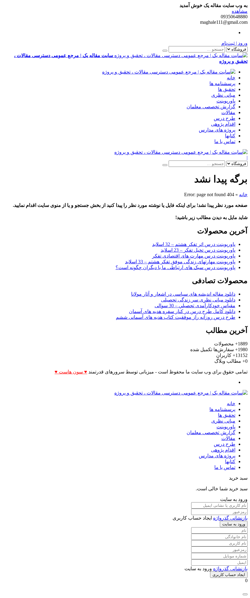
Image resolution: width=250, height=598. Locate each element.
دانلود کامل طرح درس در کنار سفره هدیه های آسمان (182, 311)
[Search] (164, 51)
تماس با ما (224, 141)
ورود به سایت (233, 524)
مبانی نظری (223, 95)
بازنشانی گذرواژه (230, 518)
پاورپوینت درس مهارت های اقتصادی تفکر (193, 255)
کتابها (230, 135)
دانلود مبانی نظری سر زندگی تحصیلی (198, 299)
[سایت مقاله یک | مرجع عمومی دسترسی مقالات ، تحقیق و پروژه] (168, 71)
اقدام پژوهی (223, 124)
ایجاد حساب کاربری (228, 574)
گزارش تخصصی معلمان (211, 106)
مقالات (228, 112)
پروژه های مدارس (217, 129)
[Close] (245, 594)
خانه (231, 77)
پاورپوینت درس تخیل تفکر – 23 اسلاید (198, 250)
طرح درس (224, 118)
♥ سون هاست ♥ (71, 371)
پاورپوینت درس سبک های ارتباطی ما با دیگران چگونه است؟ (175, 267)
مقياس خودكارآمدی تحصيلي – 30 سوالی (195, 305)
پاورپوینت (225, 100)
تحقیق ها (226, 89)
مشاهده (240, 11)
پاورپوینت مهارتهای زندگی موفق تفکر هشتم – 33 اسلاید (180, 261)
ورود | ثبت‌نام (234, 43)
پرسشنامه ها (222, 83)
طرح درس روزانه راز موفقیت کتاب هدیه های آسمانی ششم (175, 317)
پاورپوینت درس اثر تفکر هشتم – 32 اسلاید (193, 244)
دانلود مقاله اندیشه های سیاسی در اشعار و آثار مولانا (183, 294)
